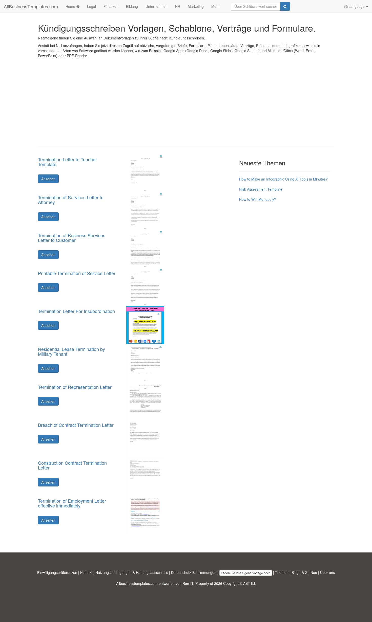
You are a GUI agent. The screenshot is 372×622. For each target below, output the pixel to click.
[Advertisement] (186, 106)
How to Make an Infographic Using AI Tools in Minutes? (283, 179)
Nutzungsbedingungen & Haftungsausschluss (131, 572)
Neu (314, 572)
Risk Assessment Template (260, 189)
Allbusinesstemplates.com (137, 583)
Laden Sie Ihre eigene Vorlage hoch (246, 573)
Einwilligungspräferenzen (57, 572)
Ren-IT (187, 583)
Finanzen (111, 6)
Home (71, 6)
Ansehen (48, 178)
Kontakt (86, 572)
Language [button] (356, 6)
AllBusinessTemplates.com (31, 6)
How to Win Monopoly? (257, 199)
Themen (281, 572)
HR (177, 6)
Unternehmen (157, 6)
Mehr (215, 6)
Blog (295, 572)
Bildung (132, 6)
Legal (91, 6)
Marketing (196, 6)
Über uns (327, 572)
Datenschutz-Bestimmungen (193, 572)
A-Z (304, 572)
